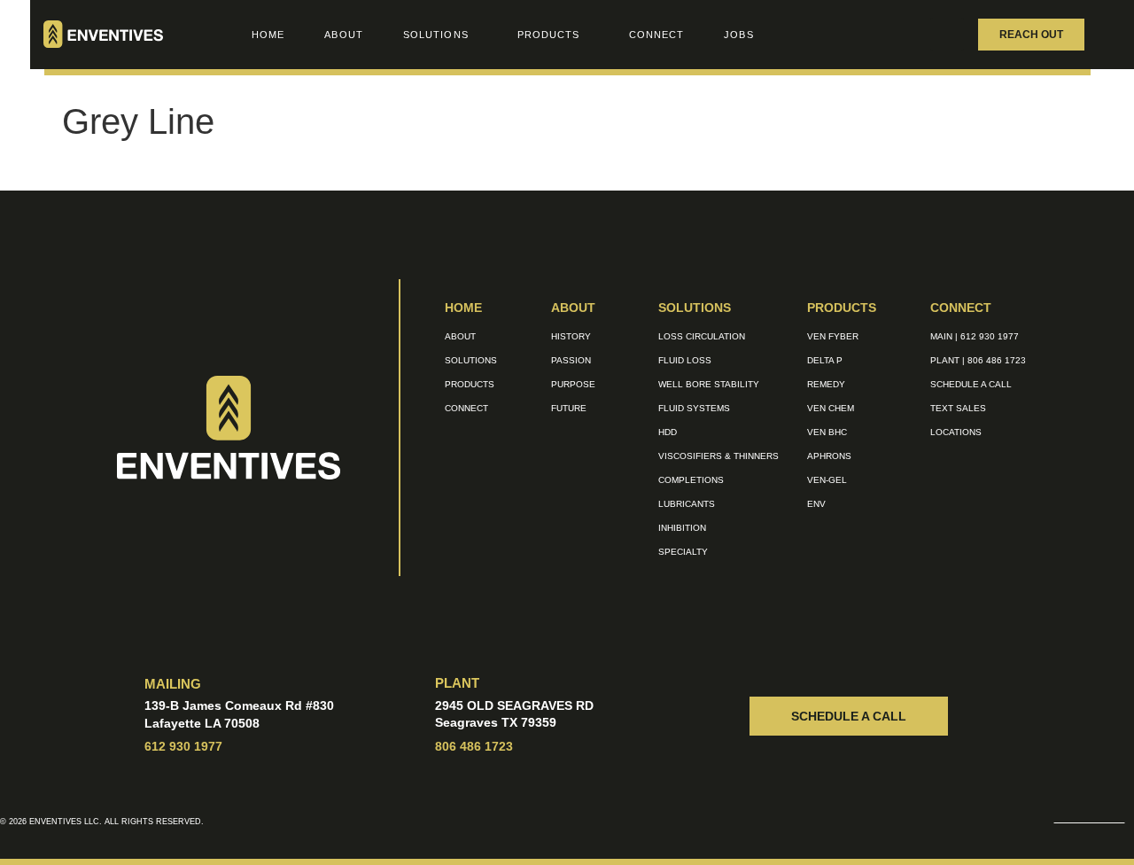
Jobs (738, 34)
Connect (657, 34)
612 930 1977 (183, 746)
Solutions (436, 34)
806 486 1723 (474, 746)
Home (268, 34)
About (343, 34)
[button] (947, 34)
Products (548, 34)
